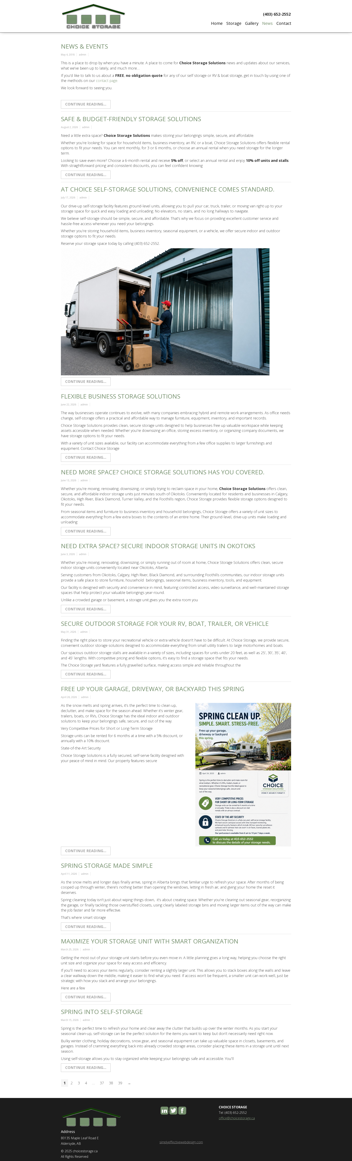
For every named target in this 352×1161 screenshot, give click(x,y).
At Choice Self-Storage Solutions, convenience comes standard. (167, 189)
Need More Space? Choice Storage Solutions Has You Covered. (162, 472)
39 (120, 1082)
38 (111, 1082)
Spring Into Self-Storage (102, 1011)
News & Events (84, 46)
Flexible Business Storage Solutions (120, 396)
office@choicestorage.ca (237, 1118)
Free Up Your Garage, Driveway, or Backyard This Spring (152, 689)
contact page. (107, 80)
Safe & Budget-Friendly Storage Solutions (131, 119)
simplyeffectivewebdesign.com (181, 1142)
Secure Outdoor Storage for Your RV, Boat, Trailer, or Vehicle (165, 623)
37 (102, 1082)
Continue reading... (85, 104)
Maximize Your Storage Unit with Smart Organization (149, 941)
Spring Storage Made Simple (107, 865)
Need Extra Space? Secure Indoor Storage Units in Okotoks (158, 546)
